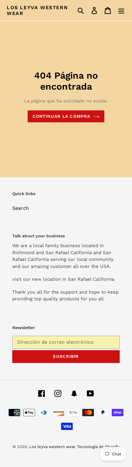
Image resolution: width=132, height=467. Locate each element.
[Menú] (121, 10)
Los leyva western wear (37, 10)
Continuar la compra (61, 116)
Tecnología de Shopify (98, 446)
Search (20, 208)
